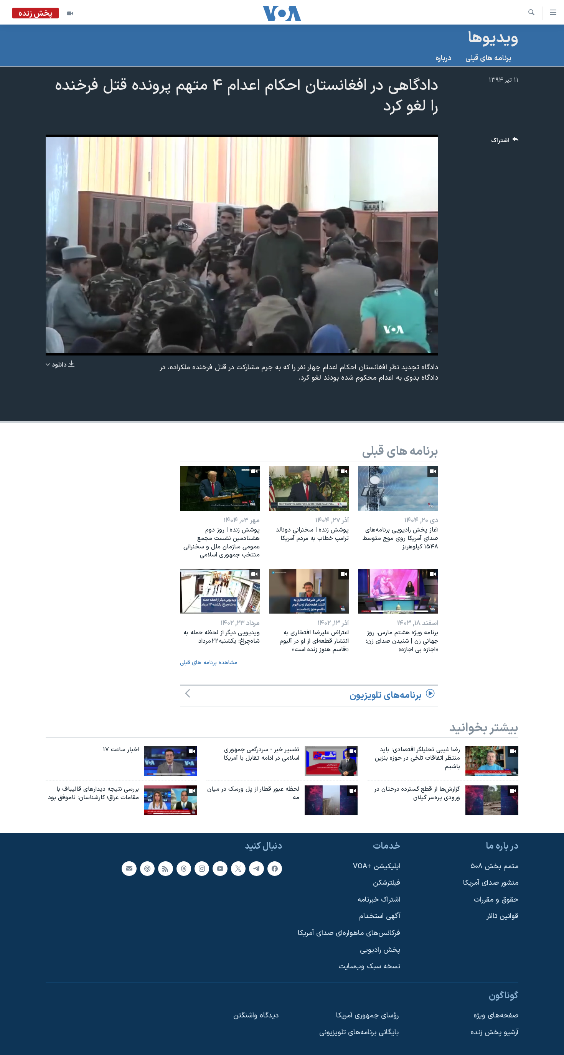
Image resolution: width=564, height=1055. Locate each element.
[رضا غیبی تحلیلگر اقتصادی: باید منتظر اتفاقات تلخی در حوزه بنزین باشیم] (491, 761)
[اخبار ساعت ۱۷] (170, 761)
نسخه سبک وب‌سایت (369, 966)
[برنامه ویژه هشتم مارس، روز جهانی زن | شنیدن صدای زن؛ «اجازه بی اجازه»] (398, 591)
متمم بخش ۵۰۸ (494, 866)
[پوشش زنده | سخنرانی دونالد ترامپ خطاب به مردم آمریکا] (309, 488)
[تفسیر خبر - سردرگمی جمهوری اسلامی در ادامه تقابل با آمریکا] (331, 761)
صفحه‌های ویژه (495, 1016)
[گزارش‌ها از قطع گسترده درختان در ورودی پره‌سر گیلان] (491, 800)
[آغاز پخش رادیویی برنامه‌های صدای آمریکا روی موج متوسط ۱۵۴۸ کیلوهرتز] (398, 488)
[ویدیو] (70, 13)
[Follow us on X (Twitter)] (238, 868)
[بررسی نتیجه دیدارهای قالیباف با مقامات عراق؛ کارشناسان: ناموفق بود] (170, 800)
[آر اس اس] (165, 868)
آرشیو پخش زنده (494, 1032)
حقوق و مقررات (496, 900)
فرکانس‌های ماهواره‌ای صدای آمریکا (349, 933)
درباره (443, 58)
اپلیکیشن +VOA (376, 866)
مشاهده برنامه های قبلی (208, 663)
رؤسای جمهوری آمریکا (367, 1016)
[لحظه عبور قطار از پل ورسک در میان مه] (331, 800)
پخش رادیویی (380, 950)
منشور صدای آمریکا (490, 883)
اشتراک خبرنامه (379, 900)
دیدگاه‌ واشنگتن (256, 1016)
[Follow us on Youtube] (220, 868)
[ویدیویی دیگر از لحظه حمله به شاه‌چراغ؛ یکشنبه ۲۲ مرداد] (220, 591)
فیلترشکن (386, 883)
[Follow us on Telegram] (256, 868)
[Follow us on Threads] (183, 868)
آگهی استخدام (379, 916)
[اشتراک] (129, 868)
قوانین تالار (502, 916)
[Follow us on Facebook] (274, 868)
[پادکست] (147, 868)
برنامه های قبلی (488, 58)
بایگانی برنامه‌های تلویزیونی (359, 1032)
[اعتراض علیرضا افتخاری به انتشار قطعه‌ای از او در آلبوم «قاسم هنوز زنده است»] (309, 591)
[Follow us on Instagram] (202, 868)
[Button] (505, 142)
